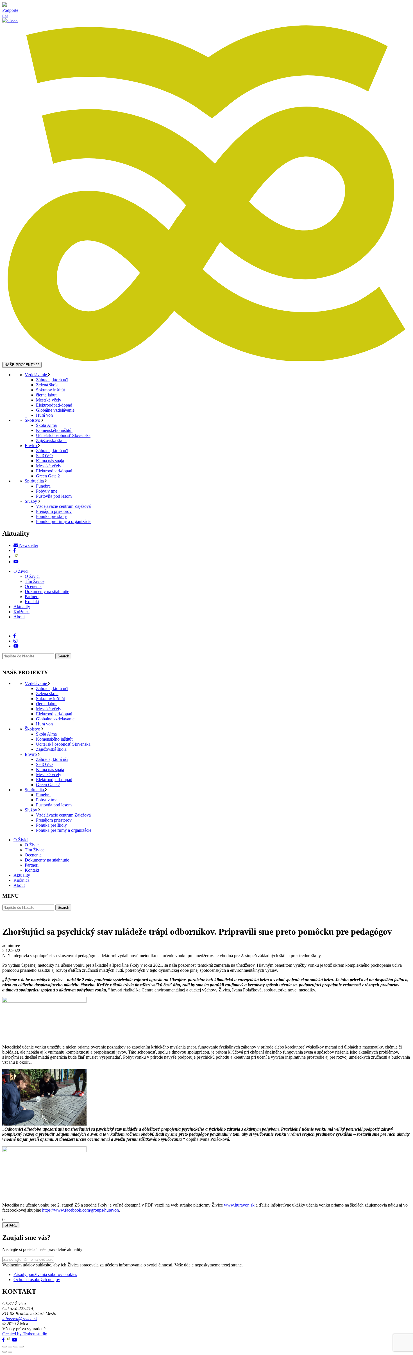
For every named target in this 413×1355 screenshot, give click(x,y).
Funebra (43, 486)
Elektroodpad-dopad (54, 405)
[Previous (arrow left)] (4, 1351)
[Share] (10, 1346)
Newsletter (28, 545)
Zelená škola (47, 384)
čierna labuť (46, 395)
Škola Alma (46, 425)
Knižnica (21, 611)
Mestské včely (48, 400)
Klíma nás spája (50, 460)
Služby (31, 501)
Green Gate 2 (48, 476)
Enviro (31, 445)
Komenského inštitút (54, 430)
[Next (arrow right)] (10, 1351)
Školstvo (33, 420)
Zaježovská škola (51, 440)
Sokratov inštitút (50, 389)
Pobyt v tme (46, 491)
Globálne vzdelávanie (55, 410)
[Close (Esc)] (4, 1346)
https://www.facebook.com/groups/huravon (80, 1210)
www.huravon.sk (240, 1205)
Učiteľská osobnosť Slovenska (63, 435)
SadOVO (44, 455)
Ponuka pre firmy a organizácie (63, 521)
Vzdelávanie (36, 374)
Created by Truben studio (24, 1333)
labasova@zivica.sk (19, 1318)
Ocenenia (33, 586)
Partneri (31, 596)
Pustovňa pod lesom (54, 496)
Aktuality (21, 606)
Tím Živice (34, 581)
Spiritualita (35, 481)
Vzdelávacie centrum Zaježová (63, 506)
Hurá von (44, 415)
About (19, 616)
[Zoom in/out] (21, 1346)
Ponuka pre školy (51, 516)
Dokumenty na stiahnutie (47, 591)
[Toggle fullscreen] (15, 1346)
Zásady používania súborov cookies (45, 1274)
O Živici (20, 571)
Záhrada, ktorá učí (52, 379)
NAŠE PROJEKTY (21, 365)
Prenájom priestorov (54, 511)
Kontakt (32, 601)
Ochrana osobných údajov (36, 1279)
